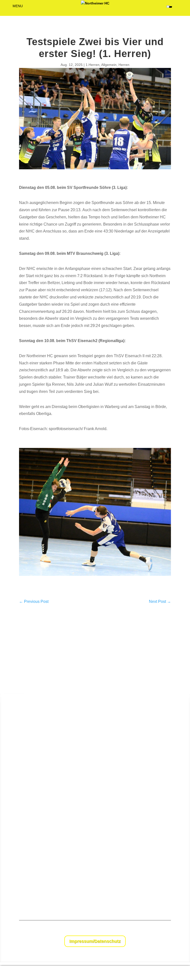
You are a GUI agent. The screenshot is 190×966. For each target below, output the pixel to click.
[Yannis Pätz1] (95, 582)
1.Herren (92, 65)
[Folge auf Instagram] (167, 929)
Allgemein (109, 65)
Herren (124, 65)
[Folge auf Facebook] (157, 929)
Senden (176, 896)
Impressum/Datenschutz (95, 941)
